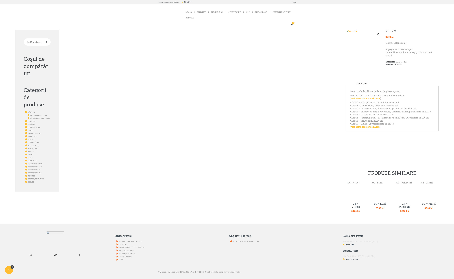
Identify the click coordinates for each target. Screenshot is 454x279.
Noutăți (31, 151)
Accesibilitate (125, 257)
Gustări (31, 139)
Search (47, 42)
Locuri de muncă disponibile (246, 241)
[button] (378, 34)
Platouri (32, 161)
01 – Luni (380, 203)
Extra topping (34, 133)
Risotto (31, 176)
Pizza (30, 158)
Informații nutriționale (130, 241)
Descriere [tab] (361, 83)
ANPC (121, 260)
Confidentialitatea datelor (131, 247)
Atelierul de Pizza (167, 271)
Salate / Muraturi (36, 179)
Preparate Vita (34, 173)
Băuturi (31, 112)
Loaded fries (33, 142)
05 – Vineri (355, 205)
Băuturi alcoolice (38, 115)
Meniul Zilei (401, 62)
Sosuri (31, 182)
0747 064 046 (352, 259)
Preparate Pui (34, 170)
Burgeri (31, 124)
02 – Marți (429, 203)
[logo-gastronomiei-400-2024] (55, 240)
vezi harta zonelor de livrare (365, 98)
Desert (31, 130)
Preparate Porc (35, 167)
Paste (30, 155)
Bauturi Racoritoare (40, 118)
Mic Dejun (32, 149)
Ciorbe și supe (34, 127)
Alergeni (123, 245)
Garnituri (32, 136)
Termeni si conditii (127, 254)
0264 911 (350, 244)
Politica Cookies (126, 251)
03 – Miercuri (404, 205)
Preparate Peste (35, 164)
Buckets (31, 121)
